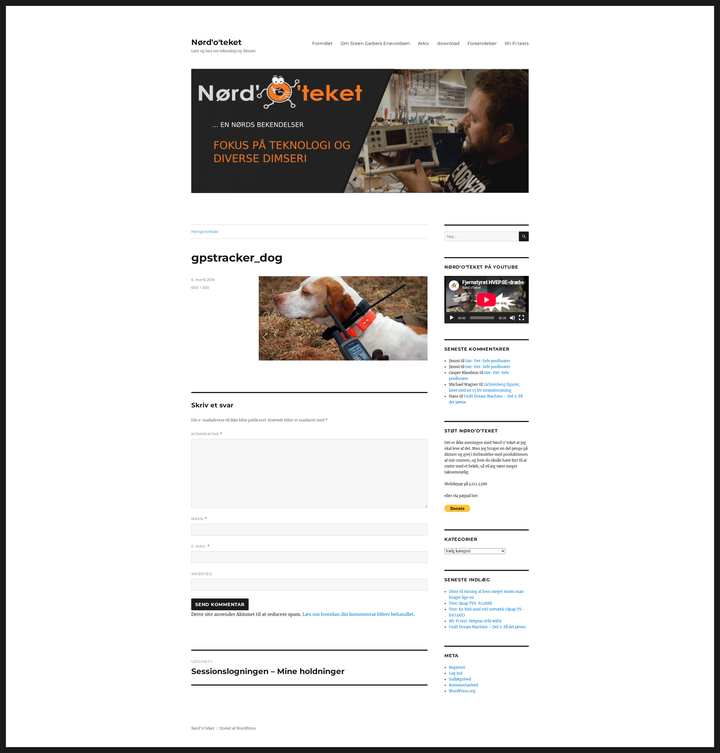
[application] (486, 299)
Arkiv (423, 43)
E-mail (200, 546)
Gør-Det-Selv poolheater (487, 361)
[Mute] (512, 318)
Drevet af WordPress (237, 728)
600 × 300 (200, 287)
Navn (199, 518)
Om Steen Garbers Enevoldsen (375, 43)
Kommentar (206, 434)
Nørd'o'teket (216, 42)
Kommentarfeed (463, 685)
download (448, 43)
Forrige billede (204, 231)
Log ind (455, 673)
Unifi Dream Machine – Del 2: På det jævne (487, 627)
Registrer (457, 667)
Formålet (322, 43)
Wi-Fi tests (517, 43)
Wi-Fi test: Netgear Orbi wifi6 (475, 621)
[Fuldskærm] (521, 318)
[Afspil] (451, 318)
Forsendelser (482, 43)
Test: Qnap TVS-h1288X (470, 603)
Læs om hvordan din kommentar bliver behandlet (358, 614)
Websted (201, 573)
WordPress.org (462, 691)
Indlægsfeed (460, 679)
